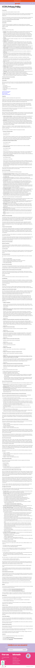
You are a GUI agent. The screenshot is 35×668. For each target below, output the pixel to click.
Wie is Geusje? (4, 660)
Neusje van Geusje (30, 666)
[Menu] (3, 3)
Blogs (2, 658)
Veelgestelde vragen (16, 658)
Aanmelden (24, 649)
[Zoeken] (5, 3)
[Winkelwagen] (32, 3)
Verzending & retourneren (16, 660)
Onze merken (15, 657)
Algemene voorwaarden (16, 663)
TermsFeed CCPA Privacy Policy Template (12, 19)
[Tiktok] (5, 666)
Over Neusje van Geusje (5, 657)
